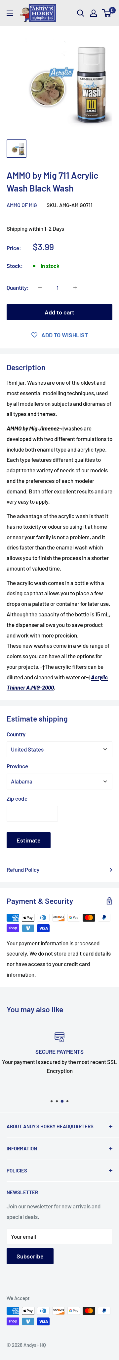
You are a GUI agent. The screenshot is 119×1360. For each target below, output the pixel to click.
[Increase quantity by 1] (75, 288)
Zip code (17, 798)
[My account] (93, 13)
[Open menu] (10, 13)
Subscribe (30, 1256)
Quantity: (18, 287)
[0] (107, 13)
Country (16, 734)
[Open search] (80, 13)
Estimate (29, 840)
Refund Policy (23, 869)
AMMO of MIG (22, 205)
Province (17, 766)
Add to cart (59, 312)
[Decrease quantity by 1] (40, 288)
